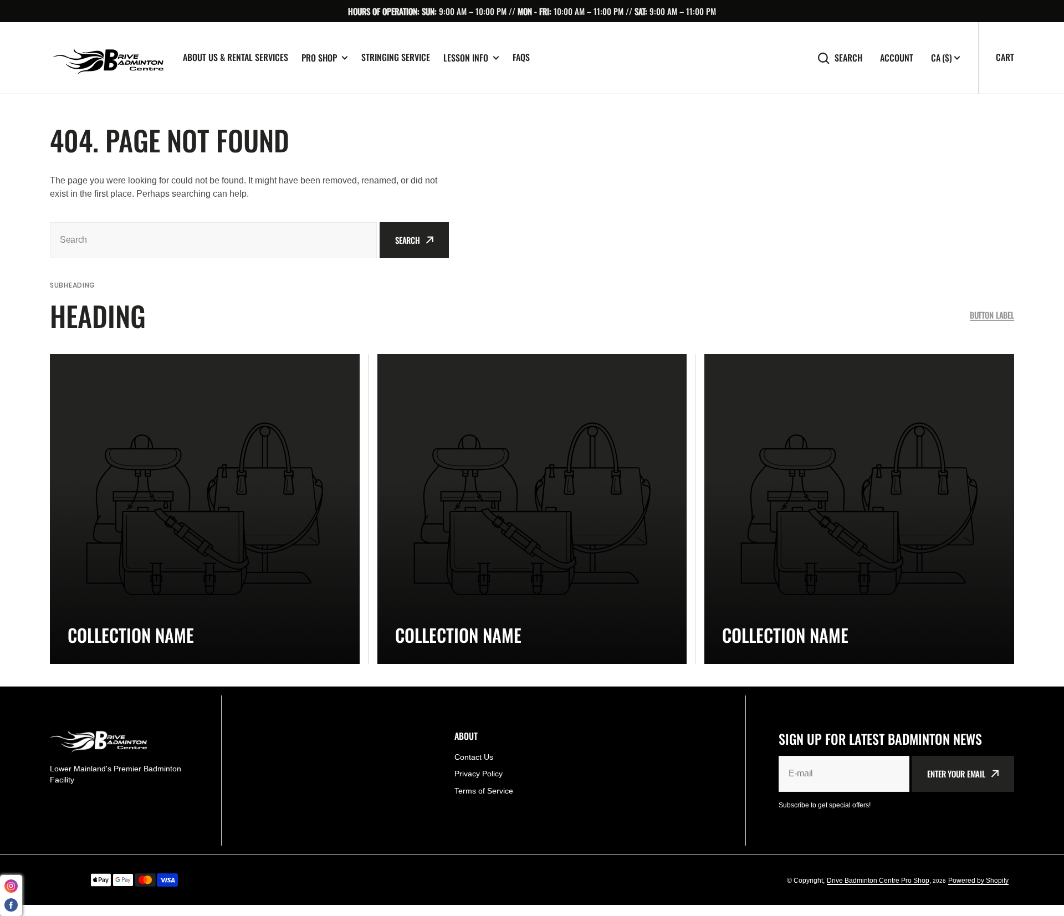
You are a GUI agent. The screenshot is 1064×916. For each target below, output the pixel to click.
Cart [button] (1005, 57)
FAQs (521, 57)
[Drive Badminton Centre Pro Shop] (108, 58)
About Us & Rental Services (235, 57)
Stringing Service (395, 57)
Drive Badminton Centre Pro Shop (878, 880)
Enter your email (956, 773)
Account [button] (896, 58)
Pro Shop (319, 58)
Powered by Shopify (978, 880)
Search (848, 58)
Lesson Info (465, 58)
